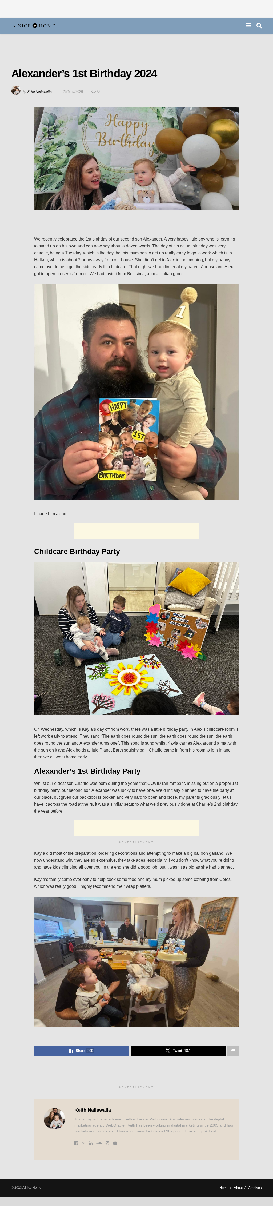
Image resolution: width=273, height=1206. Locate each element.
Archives (255, 1188)
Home (223, 1188)
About (238, 1188)
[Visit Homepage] (34, 25)
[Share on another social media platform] (233, 1051)
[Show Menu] (248, 26)
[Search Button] (259, 26)
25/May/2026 (73, 92)
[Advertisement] (136, 8)
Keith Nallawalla (39, 91)
